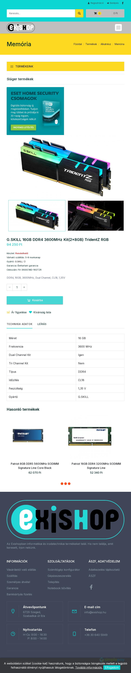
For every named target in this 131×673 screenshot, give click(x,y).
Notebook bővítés (59, 588)
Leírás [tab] (42, 324)
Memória (119, 44)
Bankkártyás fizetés (19, 594)
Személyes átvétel (18, 582)
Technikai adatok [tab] (19, 324)
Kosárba (37, 300)
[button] (62, 483)
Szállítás (12, 576)
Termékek (91, 44)
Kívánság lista (42, 312)
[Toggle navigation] (118, 27)
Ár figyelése (19, 312)
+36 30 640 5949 (95, 635)
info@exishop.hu (95, 612)
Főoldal (78, 44)
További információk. (89, 667)
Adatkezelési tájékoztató (104, 569)
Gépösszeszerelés (59, 576)
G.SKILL (19, 261)
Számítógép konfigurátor (64, 569)
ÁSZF (92, 576)
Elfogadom (112, 667)
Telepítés (53, 582)
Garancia (12, 588)
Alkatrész (106, 44)
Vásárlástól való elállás (21, 569)
